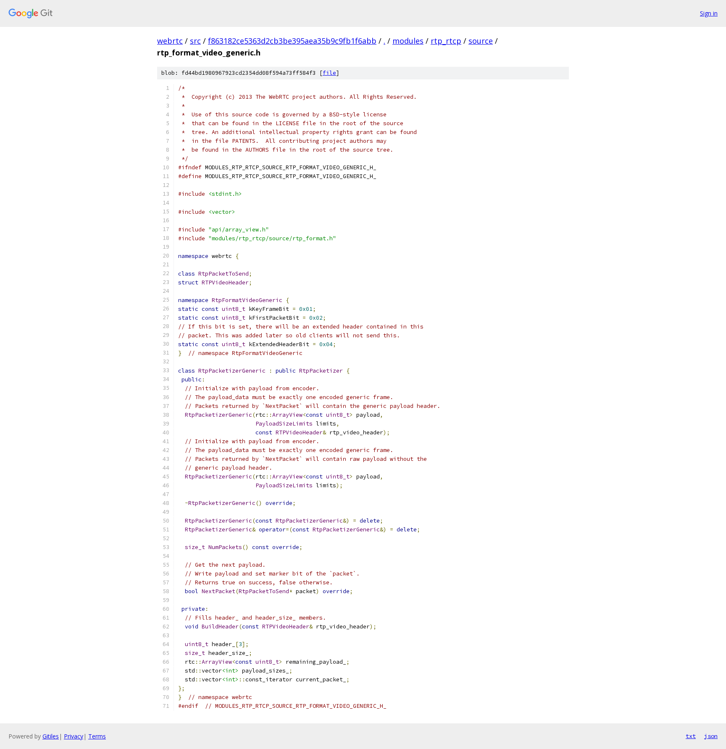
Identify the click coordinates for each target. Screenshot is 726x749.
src (195, 41)
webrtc (170, 41)
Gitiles (50, 736)
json (711, 736)
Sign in (709, 13)
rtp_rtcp (446, 41)
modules (408, 41)
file (329, 72)
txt (691, 736)
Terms (97, 736)
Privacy (73, 736)
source (480, 41)
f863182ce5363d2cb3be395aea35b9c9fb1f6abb (292, 41)
